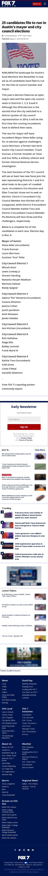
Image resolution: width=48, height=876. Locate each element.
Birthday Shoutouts (29, 684)
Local (4, 684)
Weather (26, 743)
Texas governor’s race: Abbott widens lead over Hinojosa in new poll (30, 535)
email (33, 850)
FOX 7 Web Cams (28, 762)
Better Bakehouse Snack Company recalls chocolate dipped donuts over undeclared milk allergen (17, 497)
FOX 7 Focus (27, 720)
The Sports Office (8, 720)
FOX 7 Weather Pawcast (28, 748)
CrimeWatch (26, 715)
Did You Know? (28, 767)
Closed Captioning (8, 766)
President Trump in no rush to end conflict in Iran (17, 606)
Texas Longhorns (8, 784)
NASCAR (5, 792)
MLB (3, 789)
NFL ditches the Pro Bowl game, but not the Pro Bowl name (16, 455)
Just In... (6, 449)
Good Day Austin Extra (8, 727)
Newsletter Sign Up (9, 753)
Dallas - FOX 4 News (30, 784)
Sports (5, 780)
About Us (7, 743)
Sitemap (5, 703)
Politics (4, 692)
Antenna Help (7, 774)
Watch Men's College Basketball (10, 826)
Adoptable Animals (29, 695)
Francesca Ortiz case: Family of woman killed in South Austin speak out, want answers (28, 515)
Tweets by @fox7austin (10, 670)
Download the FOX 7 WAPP (30, 753)
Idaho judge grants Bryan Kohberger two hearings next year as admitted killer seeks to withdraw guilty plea (17, 487)
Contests (25, 698)
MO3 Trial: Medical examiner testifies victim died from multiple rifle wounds (16, 478)
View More (40, 450)
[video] (40, 597)
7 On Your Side (27, 717)
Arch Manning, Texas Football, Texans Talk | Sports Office (16, 595)
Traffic (4, 686)
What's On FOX (7, 747)
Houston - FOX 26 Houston (29, 787)
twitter (19, 850)
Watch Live (37, 4)
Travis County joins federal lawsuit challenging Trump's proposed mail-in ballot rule (16, 466)
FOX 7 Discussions (29, 731)
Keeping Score (27, 686)
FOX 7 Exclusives (27, 710)
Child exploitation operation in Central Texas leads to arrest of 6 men (30, 546)
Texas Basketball (8, 795)
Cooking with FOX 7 (29, 689)
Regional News (30, 780)
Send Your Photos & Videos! (30, 758)
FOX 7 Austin (22, 36)
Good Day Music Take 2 (8, 732)
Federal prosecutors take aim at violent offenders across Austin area (29, 556)
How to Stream (7, 712)
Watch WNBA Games (10, 835)
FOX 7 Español (7, 717)
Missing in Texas (28, 729)
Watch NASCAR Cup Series (9, 818)
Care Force (26, 726)
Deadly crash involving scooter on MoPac (17, 626)
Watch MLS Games (9, 838)
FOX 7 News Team (9, 755)
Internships (6, 763)
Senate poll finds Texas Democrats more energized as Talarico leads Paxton (30, 525)
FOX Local (7, 708)
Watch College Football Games (8, 811)
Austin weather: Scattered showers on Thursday (16, 616)
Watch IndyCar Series (10, 822)
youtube (28, 850)
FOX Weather (27, 765)
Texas (4, 689)
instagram (24, 850)
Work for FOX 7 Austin (8, 759)
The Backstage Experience (7, 737)
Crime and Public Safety (8, 696)
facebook (15, 850)
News (29, 36)
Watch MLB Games (9, 815)
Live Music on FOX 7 (30, 692)
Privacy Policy (26, 438)
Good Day (27, 680)
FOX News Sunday (9, 700)
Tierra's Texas (7, 715)
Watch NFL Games (9, 807)
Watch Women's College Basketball (9, 831)
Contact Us (6, 750)
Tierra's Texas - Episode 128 (12, 636)
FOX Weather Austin (9, 723)
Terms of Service (25, 440)
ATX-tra (25, 734)
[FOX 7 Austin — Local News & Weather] (8, 4)
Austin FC (5, 786)
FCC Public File (7, 769)
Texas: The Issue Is (29, 723)
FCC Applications (8, 772)
